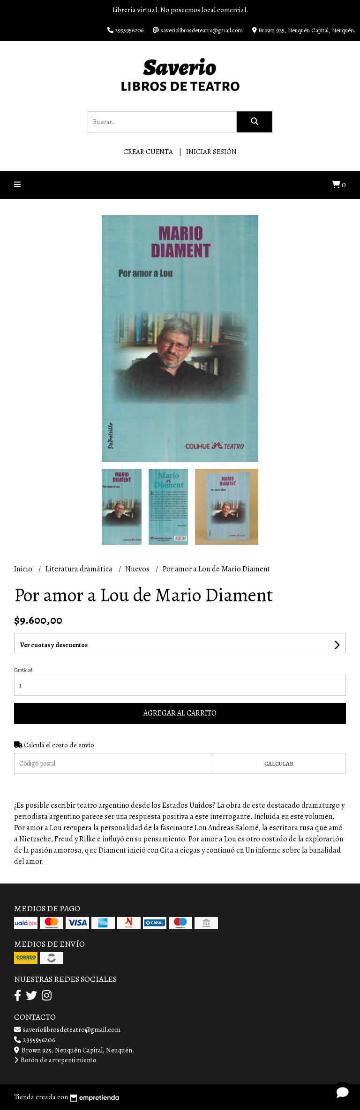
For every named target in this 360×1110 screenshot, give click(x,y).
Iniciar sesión (211, 151)
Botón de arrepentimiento (58, 1060)
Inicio (24, 569)
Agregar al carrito (180, 713)
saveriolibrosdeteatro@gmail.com (71, 1029)
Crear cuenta (148, 151)
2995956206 (38, 1039)
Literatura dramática (79, 569)
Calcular (278, 763)
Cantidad (23, 669)
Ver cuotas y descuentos (54, 645)
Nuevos (138, 569)
